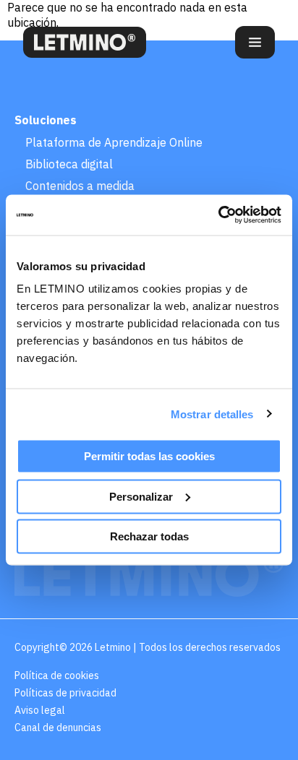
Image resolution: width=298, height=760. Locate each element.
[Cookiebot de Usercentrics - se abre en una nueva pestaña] (218, 215)
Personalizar (141, 496)
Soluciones (45, 120)
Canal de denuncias (57, 727)
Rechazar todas (149, 536)
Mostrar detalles (212, 413)
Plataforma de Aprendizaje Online (114, 142)
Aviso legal (39, 710)
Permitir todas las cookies (149, 456)
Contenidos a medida (80, 185)
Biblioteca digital (69, 164)
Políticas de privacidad (65, 692)
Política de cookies (56, 675)
